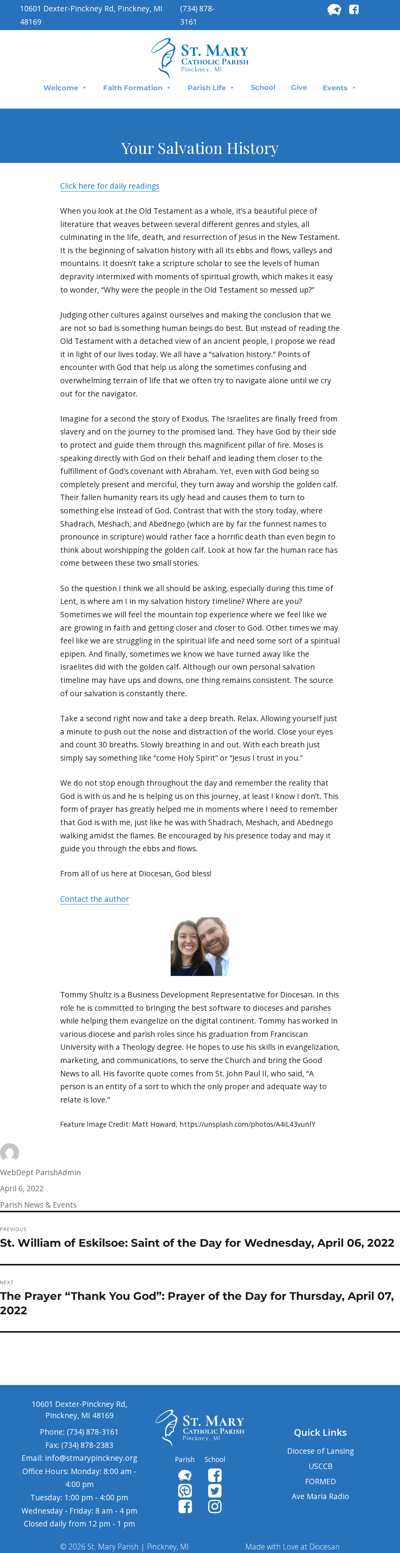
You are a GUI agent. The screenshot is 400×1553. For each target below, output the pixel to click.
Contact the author (94, 899)
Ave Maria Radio (320, 1496)
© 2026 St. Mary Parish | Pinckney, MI (124, 1546)
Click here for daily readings (109, 185)
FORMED (320, 1481)
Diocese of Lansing (320, 1451)
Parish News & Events (38, 1204)
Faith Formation (132, 88)
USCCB (321, 1466)
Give (299, 87)
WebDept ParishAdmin (40, 1172)
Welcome (60, 88)
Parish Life (207, 88)
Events (335, 88)
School (263, 87)
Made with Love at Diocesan (292, 1546)
